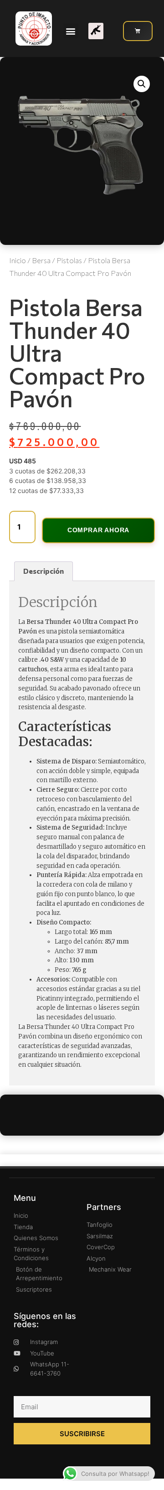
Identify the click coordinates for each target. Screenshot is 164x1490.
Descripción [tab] (43, 570)
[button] (70, 30)
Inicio (17, 260)
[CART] (138, 31)
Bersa (41, 260)
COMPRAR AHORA (98, 530)
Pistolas (69, 260)
